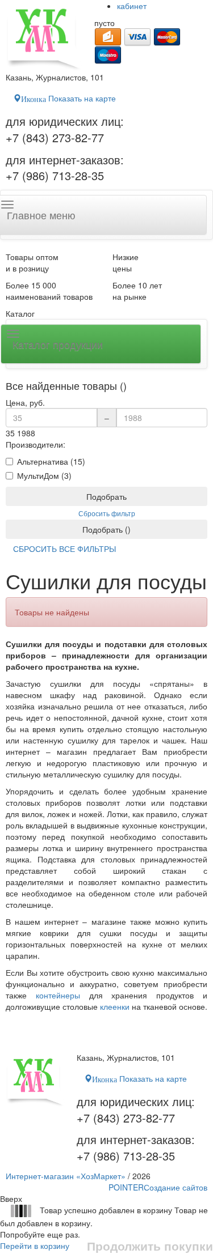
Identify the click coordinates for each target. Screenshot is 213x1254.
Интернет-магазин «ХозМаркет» (66, 1175)
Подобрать (106, 496)
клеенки (115, 1006)
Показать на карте (68, 98)
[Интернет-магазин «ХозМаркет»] (44, 35)
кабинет (132, 5)
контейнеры (58, 995)
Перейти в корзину (34, 1245)
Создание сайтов (157, 1187)
